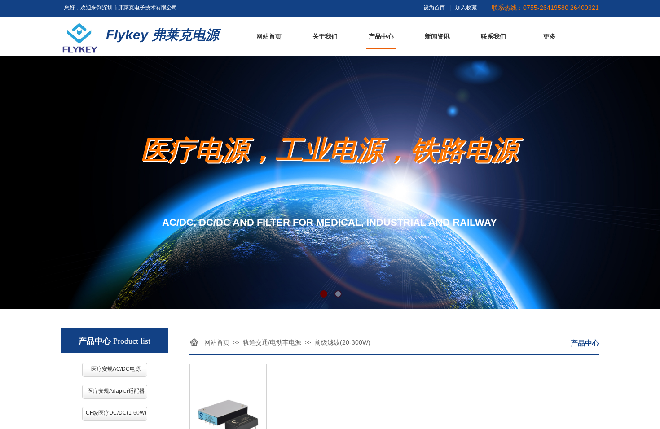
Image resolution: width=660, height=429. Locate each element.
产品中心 (381, 36)
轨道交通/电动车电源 (272, 342)
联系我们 (493, 36)
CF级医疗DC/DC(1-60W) (116, 413)
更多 (549, 36)
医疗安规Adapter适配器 (116, 391)
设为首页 (434, 7)
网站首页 (269, 36)
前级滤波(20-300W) (342, 342)
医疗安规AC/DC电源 (116, 369)
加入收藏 (466, 7)
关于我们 (325, 36)
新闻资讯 (437, 36)
